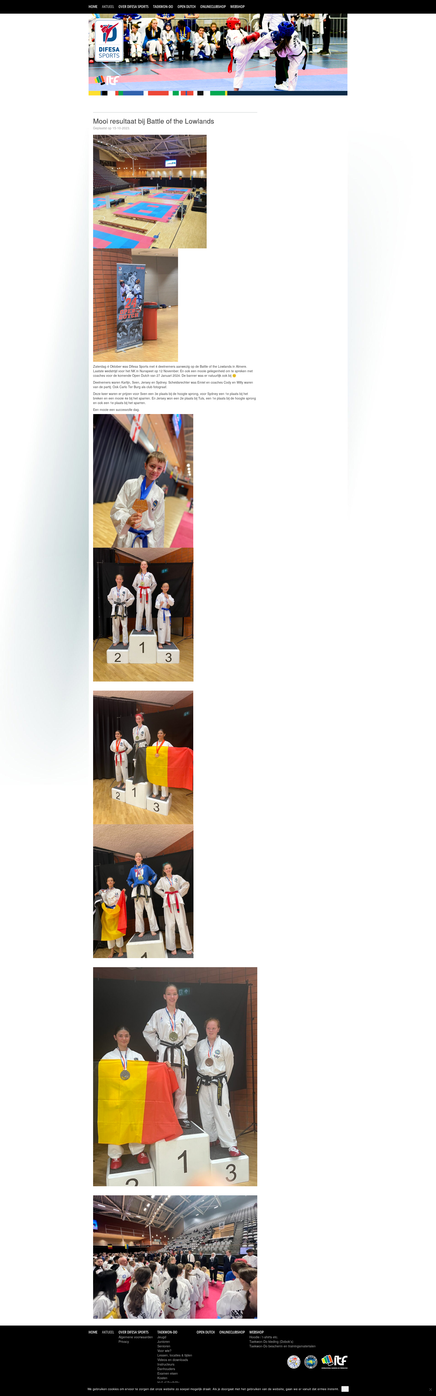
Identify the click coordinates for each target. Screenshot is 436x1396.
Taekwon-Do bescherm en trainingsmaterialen (282, 1346)
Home (93, 6)
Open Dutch (187, 6)
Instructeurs (165, 1364)
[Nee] (430, 1389)
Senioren (163, 1346)
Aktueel (108, 6)
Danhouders (166, 1368)
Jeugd (161, 1337)
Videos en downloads (172, 1359)
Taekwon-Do (163, 6)
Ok (345, 1389)
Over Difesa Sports (134, 6)
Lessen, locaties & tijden (174, 1355)
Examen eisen (167, 1373)
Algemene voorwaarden (136, 1337)
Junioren (163, 1341)
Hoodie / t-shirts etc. (263, 1337)
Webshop (237, 6)
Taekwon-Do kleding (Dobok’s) (271, 1341)
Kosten (162, 1378)
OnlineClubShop (213, 6)
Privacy (124, 1341)
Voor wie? (164, 1350)
